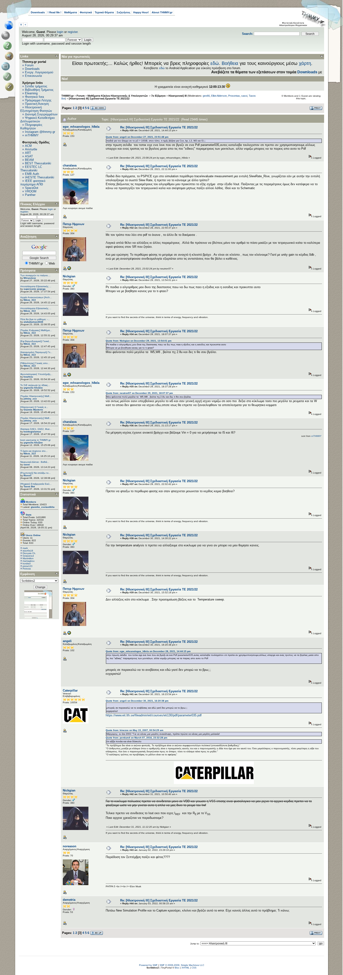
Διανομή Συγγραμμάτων (41, 114)
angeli (67, 641)
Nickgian (69, 276)
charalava (70, 165)
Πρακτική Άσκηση (37, 104)
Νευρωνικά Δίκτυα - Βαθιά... (34, 462)
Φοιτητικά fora (34, 97)
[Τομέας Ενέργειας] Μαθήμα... (36, 330)
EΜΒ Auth (32, 174)
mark (25, 548)
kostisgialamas (32, 431)
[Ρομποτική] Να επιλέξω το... (35, 473)
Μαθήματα (70, 12)
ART (28, 153)
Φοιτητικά (86, 12)
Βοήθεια (230, 63)
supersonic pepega (35, 289)
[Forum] (6, 35)
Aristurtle (31, 149)
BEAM (29, 160)
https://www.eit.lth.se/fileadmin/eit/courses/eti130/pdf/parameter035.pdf (154, 715)
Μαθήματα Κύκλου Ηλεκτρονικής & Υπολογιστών (118, 95)
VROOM (30, 191)
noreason (69, 846)
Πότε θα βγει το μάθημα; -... (35, 319)
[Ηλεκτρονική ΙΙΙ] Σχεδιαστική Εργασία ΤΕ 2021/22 (99, 98)
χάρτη (305, 63)
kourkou (28, 376)
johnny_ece (30, 398)
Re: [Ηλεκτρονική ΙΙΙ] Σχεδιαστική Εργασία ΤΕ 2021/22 (159, 127)
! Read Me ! (54, 12)
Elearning (31, 93)
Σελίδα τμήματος (36, 86)
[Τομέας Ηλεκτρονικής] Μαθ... (35, 396)
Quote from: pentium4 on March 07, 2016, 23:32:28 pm (136, 737)
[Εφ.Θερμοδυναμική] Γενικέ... (35, 341)
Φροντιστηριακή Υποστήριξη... (36, 374)
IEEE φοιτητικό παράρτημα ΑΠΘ (32, 182)
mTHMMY (32, 135)
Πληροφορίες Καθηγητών (31, 126)
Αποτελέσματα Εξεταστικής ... (35, 286)
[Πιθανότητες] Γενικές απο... (35, 363)
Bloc (177, 967)
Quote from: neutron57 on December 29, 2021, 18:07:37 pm (139, 393)
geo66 (206, 95)
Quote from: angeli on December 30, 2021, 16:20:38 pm (137, 700)
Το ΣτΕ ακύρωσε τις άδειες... (35, 385)
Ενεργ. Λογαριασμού (39, 72)
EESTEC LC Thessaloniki (31, 168)
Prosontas (234, 95)
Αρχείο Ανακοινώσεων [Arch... (36, 297)
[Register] (10, 87)
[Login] (8, 76)
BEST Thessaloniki (38, 163)
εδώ (214, 63)
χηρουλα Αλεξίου (33, 387)
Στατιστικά (28, 494)
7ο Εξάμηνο (158, 95)
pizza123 (27, 566)
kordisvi (27, 563)
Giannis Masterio (33, 409)
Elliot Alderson (219, 95)
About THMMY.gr (162, 12)
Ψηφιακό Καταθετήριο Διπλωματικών (37, 119)
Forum (29, 65)
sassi (27, 464)
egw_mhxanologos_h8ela (81, 126)
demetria (69, 899)
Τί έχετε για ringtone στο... (34, 451)
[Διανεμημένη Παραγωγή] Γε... (36, 352)
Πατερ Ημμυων (73, 224)
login (60, 32)
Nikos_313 (30, 300)
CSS (194, 967)
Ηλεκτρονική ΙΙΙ (177, 95)
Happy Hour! (141, 12)
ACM (28, 146)
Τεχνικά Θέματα (104, 12)
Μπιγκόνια (30, 278)
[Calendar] (6, 66)
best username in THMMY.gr (35, 440)
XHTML (185, 967)
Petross (27, 568)
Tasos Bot (29, 486)
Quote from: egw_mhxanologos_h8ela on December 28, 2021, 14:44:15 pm (148, 651)
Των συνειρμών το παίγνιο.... (35, 275)
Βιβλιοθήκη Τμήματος (39, 90)
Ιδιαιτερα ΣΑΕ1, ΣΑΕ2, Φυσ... (36, 429)
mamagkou (29, 561)
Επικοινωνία (33, 76)
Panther (30, 195)
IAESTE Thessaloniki (39, 177)
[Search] (10, 56)
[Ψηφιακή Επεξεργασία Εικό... (36, 484)
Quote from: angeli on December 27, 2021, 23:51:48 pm (137, 137)
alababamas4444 (33, 322)
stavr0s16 (28, 550)
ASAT (29, 156)
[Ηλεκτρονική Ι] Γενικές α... (34, 407)
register (72, 32)
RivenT (28, 475)
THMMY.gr (67, 95)
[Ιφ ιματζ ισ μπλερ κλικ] (69, 269)
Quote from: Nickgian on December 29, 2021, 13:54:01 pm (139, 340)
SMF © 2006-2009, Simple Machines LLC (182, 965)
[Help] (8, 46)
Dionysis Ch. (29, 553)
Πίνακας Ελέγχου (32, 204)
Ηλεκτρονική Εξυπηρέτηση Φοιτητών (36, 109)
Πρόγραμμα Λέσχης (38, 100)
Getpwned (28, 556)
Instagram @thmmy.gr (40, 132)
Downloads (38, 12)
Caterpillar (70, 690)
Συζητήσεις (123, 12)
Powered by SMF (148, 965)
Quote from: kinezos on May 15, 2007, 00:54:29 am (134, 730)
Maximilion (28, 558)
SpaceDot (31, 188)
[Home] (10, 25)
